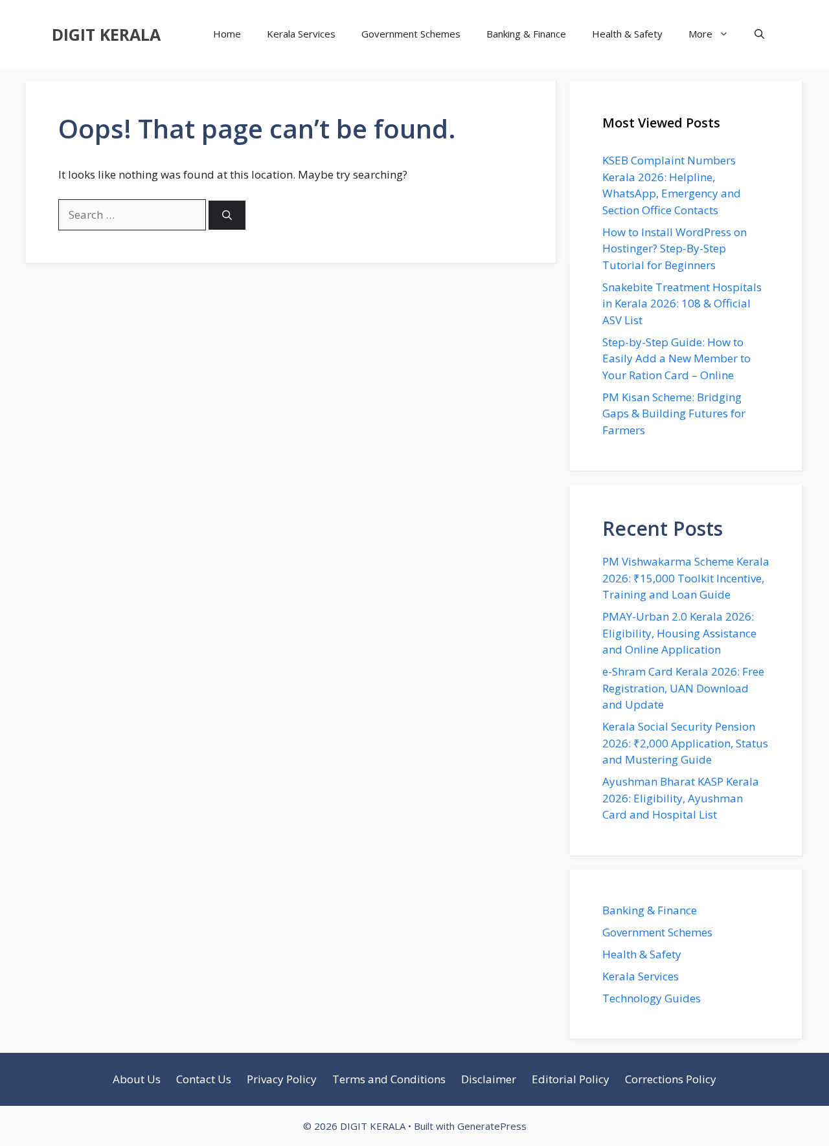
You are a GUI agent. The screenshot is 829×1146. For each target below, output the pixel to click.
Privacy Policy (282, 1079)
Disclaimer (488, 1079)
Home (227, 33)
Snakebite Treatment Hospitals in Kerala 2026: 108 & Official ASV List (682, 303)
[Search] (227, 215)
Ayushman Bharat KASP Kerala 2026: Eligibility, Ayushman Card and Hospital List (680, 798)
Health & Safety (627, 33)
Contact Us (203, 1079)
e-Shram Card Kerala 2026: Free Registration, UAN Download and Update (683, 688)
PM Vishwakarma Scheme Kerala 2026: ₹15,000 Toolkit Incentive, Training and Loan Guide (685, 578)
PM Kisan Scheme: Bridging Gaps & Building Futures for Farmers (673, 413)
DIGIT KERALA (106, 34)
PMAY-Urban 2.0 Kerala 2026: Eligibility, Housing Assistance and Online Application (679, 633)
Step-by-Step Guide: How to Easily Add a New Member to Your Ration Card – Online (676, 358)
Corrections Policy (670, 1079)
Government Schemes (410, 33)
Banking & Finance (526, 33)
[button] (759, 34)
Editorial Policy (570, 1079)
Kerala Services (301, 33)
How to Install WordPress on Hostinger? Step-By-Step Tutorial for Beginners (674, 248)
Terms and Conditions (389, 1079)
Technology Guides (651, 998)
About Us (137, 1079)
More (700, 33)
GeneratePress (492, 1125)
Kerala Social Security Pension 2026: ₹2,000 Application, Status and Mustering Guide (685, 743)
